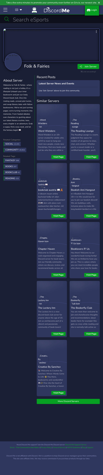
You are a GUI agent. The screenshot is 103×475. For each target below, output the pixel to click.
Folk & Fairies (36, 66)
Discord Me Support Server (76, 445)
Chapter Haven (46, 249)
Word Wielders (46, 131)
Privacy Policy (46, 447)
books (10, 166)
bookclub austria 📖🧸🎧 (50, 191)
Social (12, 143)
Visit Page (58, 156)
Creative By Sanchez (49, 366)
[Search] (6, 19)
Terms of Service (59, 447)
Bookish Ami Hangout (83, 190)
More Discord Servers (68, 401)
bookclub (12, 172)
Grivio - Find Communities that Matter (24, 447)
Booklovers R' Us (80, 249)
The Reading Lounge (82, 131)
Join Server (90, 66)
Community (15, 149)
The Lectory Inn (46, 307)
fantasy (12, 160)
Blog (84, 447)
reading (12, 178)
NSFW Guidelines (74, 447)
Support (90, 447)
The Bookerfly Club (81, 307)
